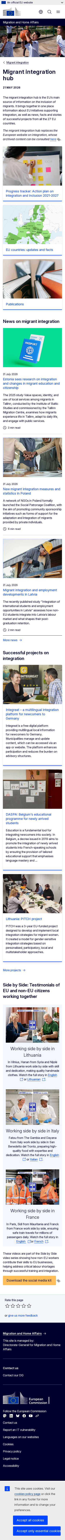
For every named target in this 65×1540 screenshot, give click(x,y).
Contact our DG (13, 1375)
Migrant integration (17, 62)
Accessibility (11, 1465)
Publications (15, 304)
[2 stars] (10, 1305)
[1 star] (7, 1305)
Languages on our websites (21, 1437)
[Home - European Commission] (12, 11)
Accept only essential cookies (39, 1531)
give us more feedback (23, 1315)
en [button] (41, 12)
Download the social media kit (29, 1280)
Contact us (10, 1422)
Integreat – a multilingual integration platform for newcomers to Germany (32, 714)
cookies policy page (27, 1494)
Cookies (8, 1444)
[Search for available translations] (58, 139)
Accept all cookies (30, 1520)
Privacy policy (12, 1451)
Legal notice (11, 1458)
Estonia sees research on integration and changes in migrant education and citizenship (31, 383)
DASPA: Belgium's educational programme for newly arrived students (28, 819)
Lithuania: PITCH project (24, 919)
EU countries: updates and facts (29, 250)
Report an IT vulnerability (19, 1430)
